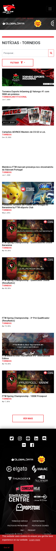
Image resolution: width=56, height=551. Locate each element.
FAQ (22, 530)
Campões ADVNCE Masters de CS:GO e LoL (24, 132)
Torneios (7, 135)
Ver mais (28, 418)
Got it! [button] (7, 547)
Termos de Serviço (20, 521)
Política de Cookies (40, 526)
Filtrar (14, 62)
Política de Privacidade (17, 526)
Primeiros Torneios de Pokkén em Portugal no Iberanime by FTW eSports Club (25, 206)
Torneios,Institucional (14, 97)
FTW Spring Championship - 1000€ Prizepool (24, 396)
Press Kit (31, 530)
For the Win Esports (33, 534)
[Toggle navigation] (50, 8)
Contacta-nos (38, 521)
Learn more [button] (34, 540)
